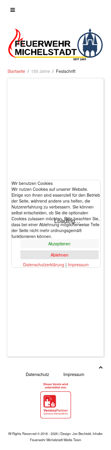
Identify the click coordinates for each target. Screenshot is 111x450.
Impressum (73, 374)
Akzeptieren (59, 244)
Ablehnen (59, 255)
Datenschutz (37, 374)
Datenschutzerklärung (43, 264)
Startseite (16, 71)
